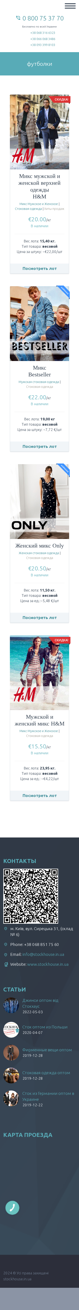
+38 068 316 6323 (42, 33)
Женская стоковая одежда (39, 553)
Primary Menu (70, 6)
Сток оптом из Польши (45, 1026)
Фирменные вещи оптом (47, 1049)
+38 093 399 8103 (42, 45)
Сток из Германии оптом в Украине (48, 1096)
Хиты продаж (54, 209)
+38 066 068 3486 (42, 39)
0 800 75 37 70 (43, 18)
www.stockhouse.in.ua (48, 964)
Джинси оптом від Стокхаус (40, 1003)
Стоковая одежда (28, 209)
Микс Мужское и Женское (39, 204)
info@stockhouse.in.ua (43, 954)
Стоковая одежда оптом (46, 1072)
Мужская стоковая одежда (39, 382)
